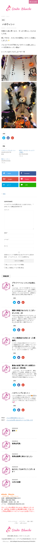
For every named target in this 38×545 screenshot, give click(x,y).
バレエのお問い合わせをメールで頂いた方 (19, 420)
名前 (6, 233)
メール (6, 239)
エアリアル (22, 521)
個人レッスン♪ (5, 159)
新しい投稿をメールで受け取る (15, 267)
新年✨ (14, 431)
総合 (4, 193)
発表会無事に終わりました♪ (22, 456)
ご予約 (16, 523)
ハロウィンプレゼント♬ (8, 150)
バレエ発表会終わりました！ (15, 418)
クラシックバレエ (12, 521)
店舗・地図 (30, 521)
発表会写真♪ (16, 443)
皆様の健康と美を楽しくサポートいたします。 (19, 536)
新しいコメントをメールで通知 (15, 264)
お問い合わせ (23, 523)
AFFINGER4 (32, 541)
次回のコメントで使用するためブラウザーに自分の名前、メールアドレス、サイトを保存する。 (19, 256)
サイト (6, 246)
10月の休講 (16, 482)
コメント (6, 209)
